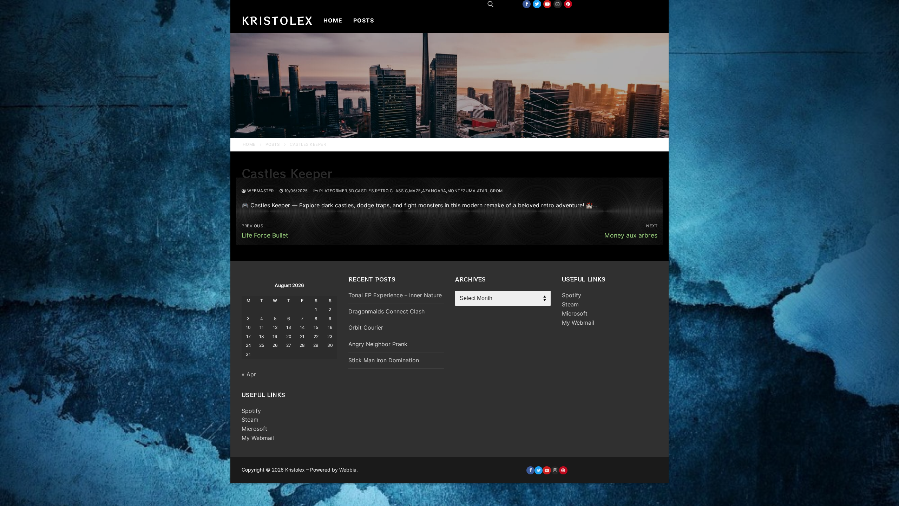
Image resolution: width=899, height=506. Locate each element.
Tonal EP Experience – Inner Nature (395, 295)
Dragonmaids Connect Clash (386, 311)
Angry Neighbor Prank (377, 344)
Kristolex (277, 20)
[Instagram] (557, 4)
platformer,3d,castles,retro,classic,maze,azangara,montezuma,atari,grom (410, 190)
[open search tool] (490, 4)
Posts (272, 144)
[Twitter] (537, 4)
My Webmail (258, 437)
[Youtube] (547, 4)
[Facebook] (527, 4)
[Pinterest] (568, 4)
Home (249, 144)
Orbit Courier (365, 327)
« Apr (249, 374)
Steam (250, 419)
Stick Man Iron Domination (383, 360)
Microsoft (254, 428)
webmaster (260, 190)
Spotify (251, 410)
